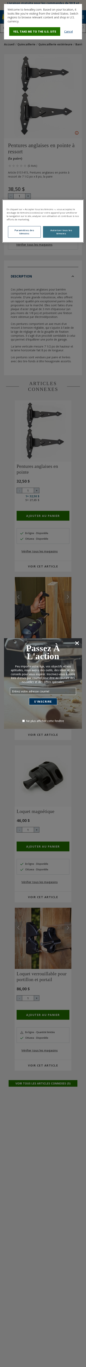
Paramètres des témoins (24, 232)
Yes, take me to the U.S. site (34, 31)
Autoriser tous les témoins (61, 232)
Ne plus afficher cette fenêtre (45, 721)
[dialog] (43, 21)
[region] (43, 221)
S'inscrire (43, 701)
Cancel (68, 31)
